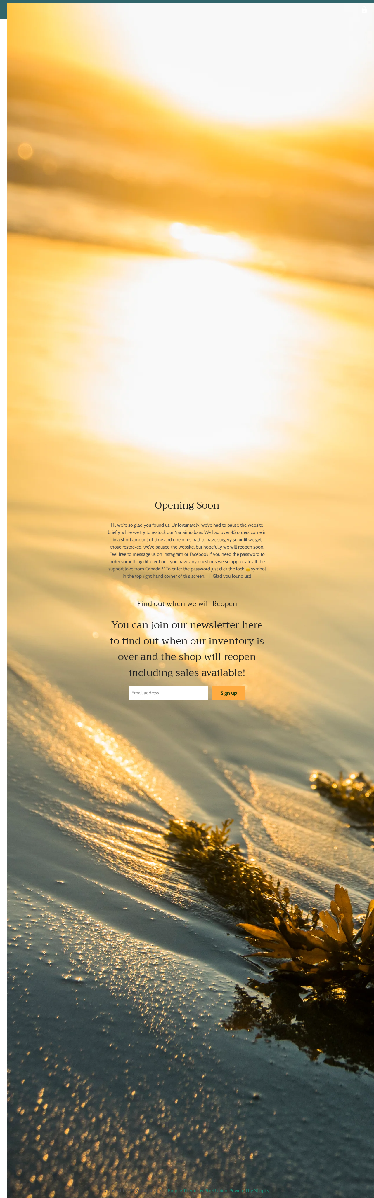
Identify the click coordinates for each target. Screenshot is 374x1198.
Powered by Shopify (249, 1190)
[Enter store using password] (364, 9)
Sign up (228, 693)
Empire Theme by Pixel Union (197, 1190)
